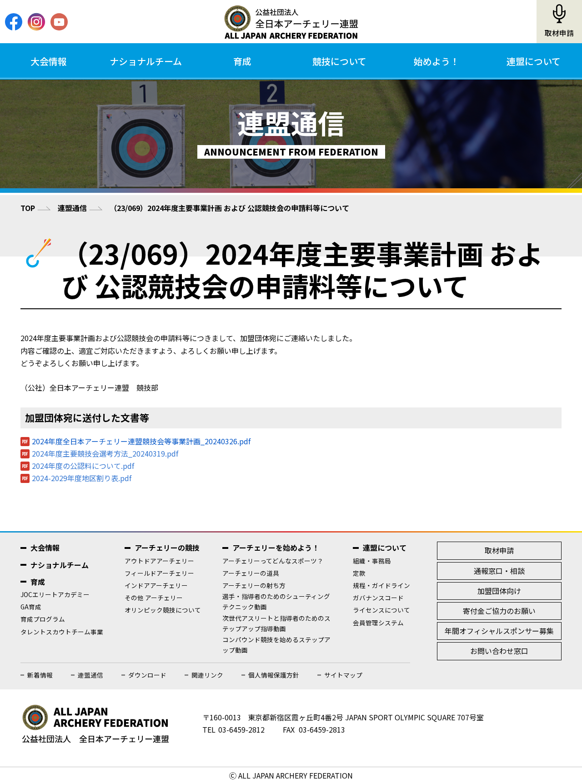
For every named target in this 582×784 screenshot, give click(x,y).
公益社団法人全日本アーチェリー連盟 (291, 22)
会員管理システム (378, 622)
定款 (359, 573)
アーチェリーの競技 (167, 547)
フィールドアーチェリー (159, 573)
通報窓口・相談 (499, 570)
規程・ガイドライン (381, 585)
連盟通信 (72, 207)
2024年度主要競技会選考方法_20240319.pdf (105, 453)
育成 (242, 61)
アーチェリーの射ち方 (254, 585)
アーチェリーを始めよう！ (275, 547)
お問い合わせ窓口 (499, 650)
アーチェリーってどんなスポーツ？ (272, 560)
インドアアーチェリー (156, 585)
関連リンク (207, 674)
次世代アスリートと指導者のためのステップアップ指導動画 (276, 623)
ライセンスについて (381, 609)
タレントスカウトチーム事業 (61, 631)
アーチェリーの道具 (250, 573)
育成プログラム (42, 618)
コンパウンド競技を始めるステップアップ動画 (276, 644)
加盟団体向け (499, 590)
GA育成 (30, 606)
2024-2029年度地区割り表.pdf (81, 477)
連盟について (534, 61)
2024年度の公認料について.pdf (83, 465)
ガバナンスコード (378, 597)
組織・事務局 (372, 560)
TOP (27, 207)
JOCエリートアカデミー (55, 594)
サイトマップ (343, 674)
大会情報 (48, 61)
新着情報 (40, 674)
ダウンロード (147, 674)
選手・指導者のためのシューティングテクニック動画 (276, 601)
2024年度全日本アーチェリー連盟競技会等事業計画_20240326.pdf (141, 441)
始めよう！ (436, 61)
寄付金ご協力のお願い (499, 610)
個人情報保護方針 (273, 674)
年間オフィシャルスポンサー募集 (499, 630)
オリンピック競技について (163, 609)
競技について (339, 61)
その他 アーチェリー (154, 597)
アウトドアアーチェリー (159, 560)
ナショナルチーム (146, 61)
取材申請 (559, 33)
